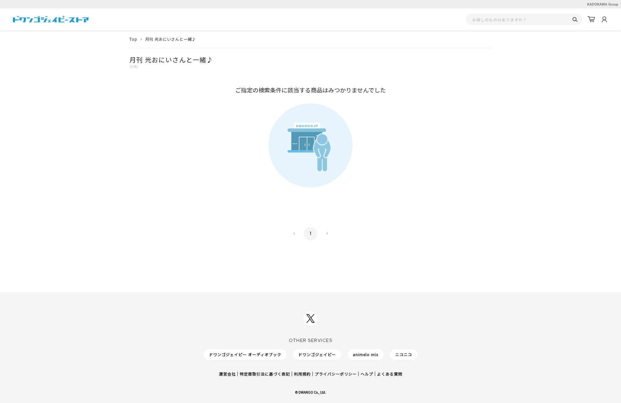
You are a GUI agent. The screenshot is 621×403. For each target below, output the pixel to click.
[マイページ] (604, 19)
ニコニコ (403, 354)
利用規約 (302, 373)
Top (133, 39)
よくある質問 (389, 373)
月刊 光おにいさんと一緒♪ (170, 39)
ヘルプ (367, 373)
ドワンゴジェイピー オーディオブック (245, 354)
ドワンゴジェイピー (317, 354)
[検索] (575, 19)
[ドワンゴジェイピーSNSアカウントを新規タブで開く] (310, 319)
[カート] (591, 19)
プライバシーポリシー (336, 373)
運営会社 (227, 373)
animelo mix (365, 354)
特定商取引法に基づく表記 (265, 373)
